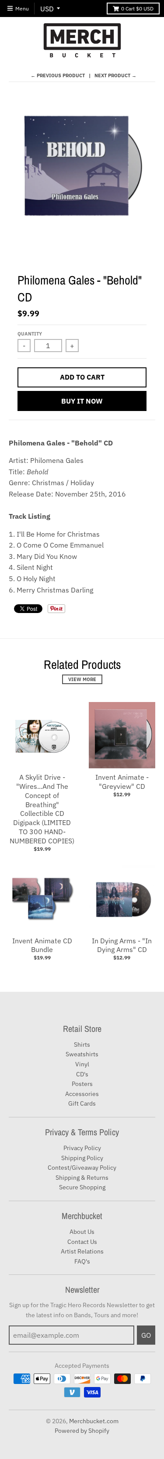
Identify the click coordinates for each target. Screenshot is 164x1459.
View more (82, 679)
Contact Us (82, 1242)
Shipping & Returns (82, 1178)
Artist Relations (82, 1251)
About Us (82, 1232)
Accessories (82, 1094)
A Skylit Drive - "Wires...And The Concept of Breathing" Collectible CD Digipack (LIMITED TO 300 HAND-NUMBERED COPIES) (42, 809)
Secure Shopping (82, 1187)
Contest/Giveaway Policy (82, 1167)
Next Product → (115, 75)
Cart (137, 8)
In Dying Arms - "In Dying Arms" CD (122, 945)
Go (146, 1335)
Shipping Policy (82, 1158)
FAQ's (82, 1261)
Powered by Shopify (82, 1431)
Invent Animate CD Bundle (42, 945)
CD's (82, 1074)
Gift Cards (82, 1103)
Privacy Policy (82, 1148)
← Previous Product (58, 75)
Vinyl (82, 1064)
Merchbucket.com (94, 1421)
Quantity (29, 334)
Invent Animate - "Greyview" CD (122, 782)
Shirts (82, 1044)
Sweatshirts (82, 1054)
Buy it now (82, 401)
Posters (82, 1084)
